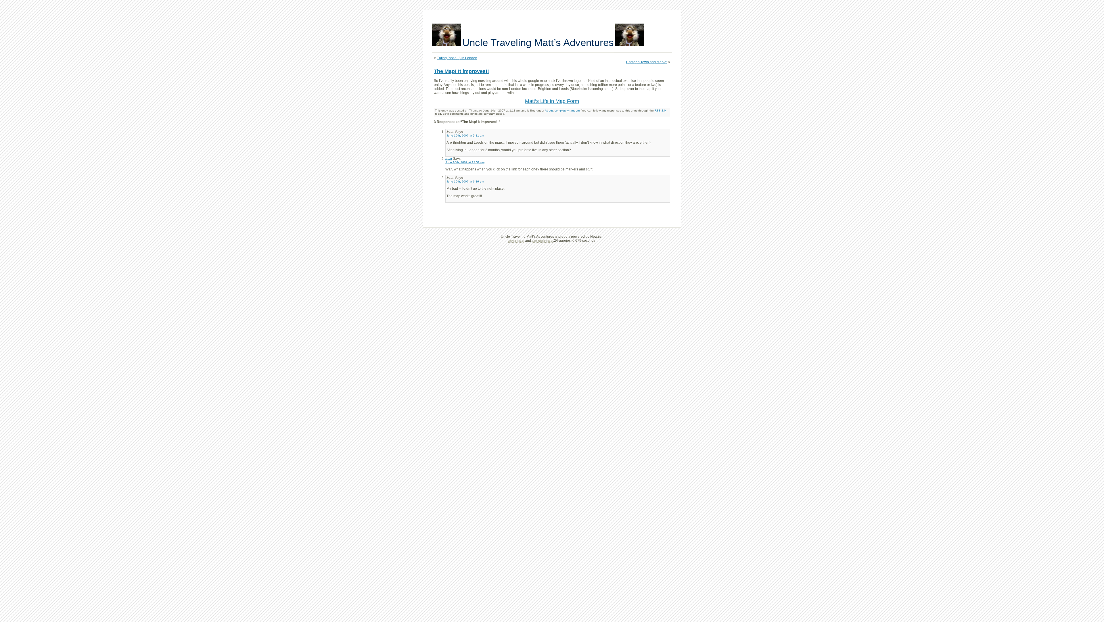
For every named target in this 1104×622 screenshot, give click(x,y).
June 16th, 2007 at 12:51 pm (464, 162)
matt (448, 159)
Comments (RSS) (542, 240)
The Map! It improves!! (461, 71)
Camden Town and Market (646, 62)
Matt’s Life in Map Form (552, 101)
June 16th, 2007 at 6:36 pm (465, 181)
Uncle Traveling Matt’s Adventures (538, 42)
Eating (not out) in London (457, 58)
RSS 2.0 (660, 110)
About (549, 110)
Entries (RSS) (516, 240)
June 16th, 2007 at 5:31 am (465, 135)
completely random (567, 110)
